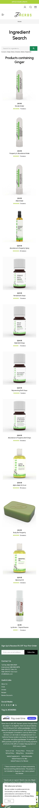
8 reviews (23, 440)
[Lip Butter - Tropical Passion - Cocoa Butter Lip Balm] (19, 605)
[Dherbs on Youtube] (13, 705)
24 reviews (23, 251)
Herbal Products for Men (19, 759)
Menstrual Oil (19, 580)
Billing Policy (20, 753)
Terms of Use (9, 751)
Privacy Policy (20, 751)
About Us (4, 684)
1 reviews (23, 393)
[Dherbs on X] (4, 705)
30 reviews (23, 488)
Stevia (12, 52)
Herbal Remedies (27, 756)
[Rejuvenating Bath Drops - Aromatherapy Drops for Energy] (19, 368)
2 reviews (23, 630)
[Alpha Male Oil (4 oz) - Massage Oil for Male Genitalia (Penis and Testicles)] (19, 463)
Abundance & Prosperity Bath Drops (19, 438)
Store (3, 687)
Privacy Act (30, 751)
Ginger (9, 52)
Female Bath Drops (19, 295)
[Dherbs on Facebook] (1, 705)
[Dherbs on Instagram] (6, 705)
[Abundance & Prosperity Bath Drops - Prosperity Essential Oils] (19, 415)
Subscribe (31, 652)
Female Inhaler (19, 106)
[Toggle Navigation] (2, 14)
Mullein (23, 52)
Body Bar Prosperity (19, 532)
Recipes (3, 692)
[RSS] (16, 705)
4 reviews (23, 298)
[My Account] (25, 6)
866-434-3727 (12, 665)
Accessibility (29, 753)
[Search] (30, 6)
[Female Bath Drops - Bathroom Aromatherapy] (19, 273)
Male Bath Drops (19, 343)
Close (9, 801)
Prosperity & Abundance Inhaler (20, 153)
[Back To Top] (33, 5)
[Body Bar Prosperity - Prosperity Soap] (19, 510)
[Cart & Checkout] (35, 6)
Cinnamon (17, 52)
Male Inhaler (19, 201)
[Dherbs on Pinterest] (10, 705)
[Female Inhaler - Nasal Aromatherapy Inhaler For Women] (19, 83)
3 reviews (23, 583)
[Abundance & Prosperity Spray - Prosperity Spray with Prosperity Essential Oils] (19, 226)
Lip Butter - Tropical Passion (19, 627)
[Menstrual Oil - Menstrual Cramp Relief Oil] (19, 557)
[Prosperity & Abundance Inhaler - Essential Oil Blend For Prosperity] (19, 131)
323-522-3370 (15, 667)
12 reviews (23, 535)
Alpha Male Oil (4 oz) (19, 485)
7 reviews (23, 109)
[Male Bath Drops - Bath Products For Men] (19, 321)
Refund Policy (10, 753)
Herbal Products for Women (19, 761)
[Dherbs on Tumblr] (8, 705)
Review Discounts (6, 695)
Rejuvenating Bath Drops (19, 390)
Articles (3, 690)
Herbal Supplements (13, 756)
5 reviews (23, 156)
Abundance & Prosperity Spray (19, 248)
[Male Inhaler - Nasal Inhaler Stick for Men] (19, 178)
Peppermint (28, 52)
